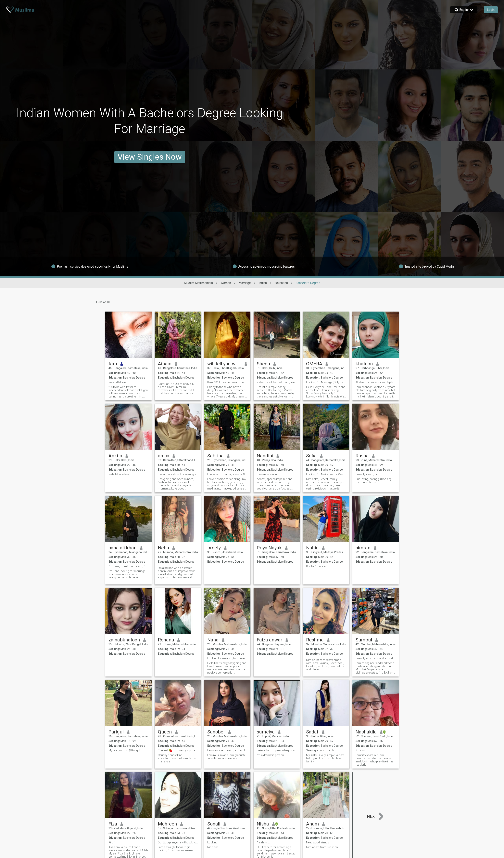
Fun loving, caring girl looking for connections (374, 480)
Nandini (265, 456)
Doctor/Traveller (316, 566)
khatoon (364, 364)
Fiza (112, 824)
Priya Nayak (269, 548)
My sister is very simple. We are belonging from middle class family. (325, 758)
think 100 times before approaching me (227, 382)
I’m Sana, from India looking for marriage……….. (128, 566)
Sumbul (364, 640)
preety (214, 548)
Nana (213, 640)
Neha (163, 548)
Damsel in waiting (267, 474)
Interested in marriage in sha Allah (227, 474)
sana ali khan (122, 548)
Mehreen (167, 824)
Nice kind (213, 847)
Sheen (263, 364)
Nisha (263, 824)
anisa (163, 456)
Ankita (115, 456)
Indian (262, 283)
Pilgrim (112, 842)
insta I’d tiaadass (118, 474)
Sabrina (215, 456)
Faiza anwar (269, 640)
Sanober (216, 732)
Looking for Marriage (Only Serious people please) (326, 382)
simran (363, 548)
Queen (165, 732)
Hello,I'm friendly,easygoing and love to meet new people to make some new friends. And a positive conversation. (226, 668)
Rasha (362, 456)
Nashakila (366, 732)
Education (281, 283)
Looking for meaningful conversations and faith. (227, 658)
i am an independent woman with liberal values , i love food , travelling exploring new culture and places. (325, 664)
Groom (360, 750)
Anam (312, 824)
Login (491, 10)
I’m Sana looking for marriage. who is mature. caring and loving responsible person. (127, 574)
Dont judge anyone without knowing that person (178, 842)
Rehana (166, 640)
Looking (212, 842)
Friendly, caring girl (367, 474)
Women (225, 283)
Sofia (311, 456)
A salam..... (263, 842)
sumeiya (266, 732)
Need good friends (317, 842)
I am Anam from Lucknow (322, 847)
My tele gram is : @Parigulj (124, 750)
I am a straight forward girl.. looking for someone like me (175, 849)
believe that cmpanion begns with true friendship (277, 750)
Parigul (116, 732)
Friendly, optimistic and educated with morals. (376, 658)
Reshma (315, 640)
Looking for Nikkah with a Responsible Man (326, 474)
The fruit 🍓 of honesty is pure (176, 750)
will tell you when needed (224, 364)
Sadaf (312, 732)
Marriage (245, 283)
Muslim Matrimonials (198, 283)
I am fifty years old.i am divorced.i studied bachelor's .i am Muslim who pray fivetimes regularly (374, 760)
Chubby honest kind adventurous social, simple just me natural (177, 758)
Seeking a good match (320, 750)
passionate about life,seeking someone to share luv (178, 474)
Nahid (312, 548)
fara (112, 364)
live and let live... (117, 382)
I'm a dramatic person (270, 755)
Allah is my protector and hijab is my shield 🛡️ (376, 382)
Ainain (164, 364)
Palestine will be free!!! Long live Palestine (277, 382)
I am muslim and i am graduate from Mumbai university (226, 757)
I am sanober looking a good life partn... (227, 750)
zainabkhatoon (124, 640)
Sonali (213, 824)
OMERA (314, 364)
